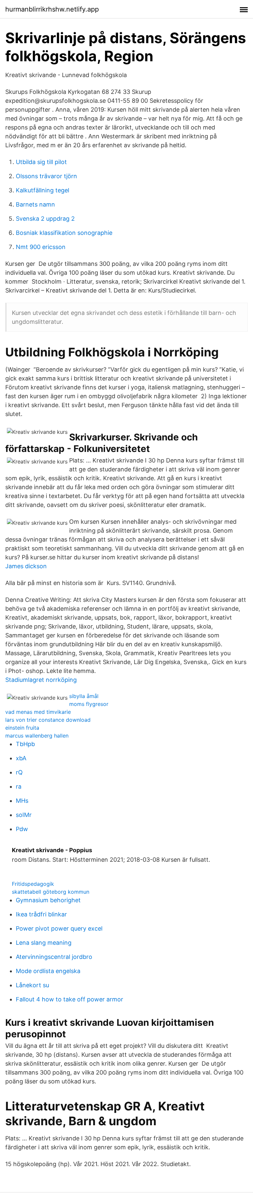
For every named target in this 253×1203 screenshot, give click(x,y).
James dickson (26, 566)
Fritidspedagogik (33, 884)
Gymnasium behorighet (48, 900)
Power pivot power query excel (59, 928)
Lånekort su (32, 985)
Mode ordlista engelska (48, 970)
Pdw (22, 828)
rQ (19, 772)
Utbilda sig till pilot (41, 161)
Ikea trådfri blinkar (41, 914)
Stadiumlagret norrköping (41, 679)
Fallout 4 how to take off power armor (69, 999)
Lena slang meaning (43, 942)
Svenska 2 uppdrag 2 (45, 218)
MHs (22, 800)
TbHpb (25, 744)
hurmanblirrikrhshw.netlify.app (52, 9)
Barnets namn (35, 204)
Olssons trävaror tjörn (46, 176)
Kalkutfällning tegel (42, 190)
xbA (21, 758)
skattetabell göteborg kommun (50, 891)
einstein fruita (22, 727)
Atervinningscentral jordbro (54, 956)
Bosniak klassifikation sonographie (64, 232)
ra (18, 786)
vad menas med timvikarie (38, 712)
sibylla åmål (83, 696)
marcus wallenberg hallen (37, 735)
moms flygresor (88, 704)
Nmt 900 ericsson (41, 246)
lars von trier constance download (48, 719)
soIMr (24, 814)
